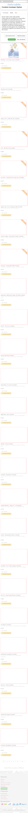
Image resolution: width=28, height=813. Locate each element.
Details (11, 12)
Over (16, 12)
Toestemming (5, 12)
